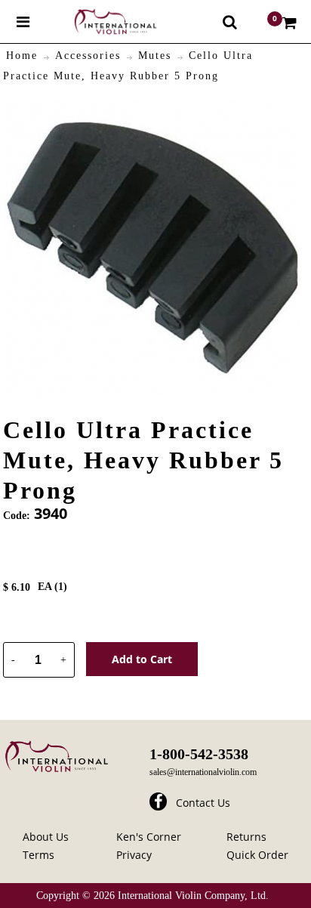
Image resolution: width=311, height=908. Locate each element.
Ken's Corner (148, 836)
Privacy (134, 855)
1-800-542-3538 (198, 754)
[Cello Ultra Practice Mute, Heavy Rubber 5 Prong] (152, 109)
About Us (46, 836)
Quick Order (257, 855)
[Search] (230, 22)
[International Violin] (102, 22)
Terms (38, 855)
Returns (246, 836)
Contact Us (203, 802)
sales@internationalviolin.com (203, 772)
